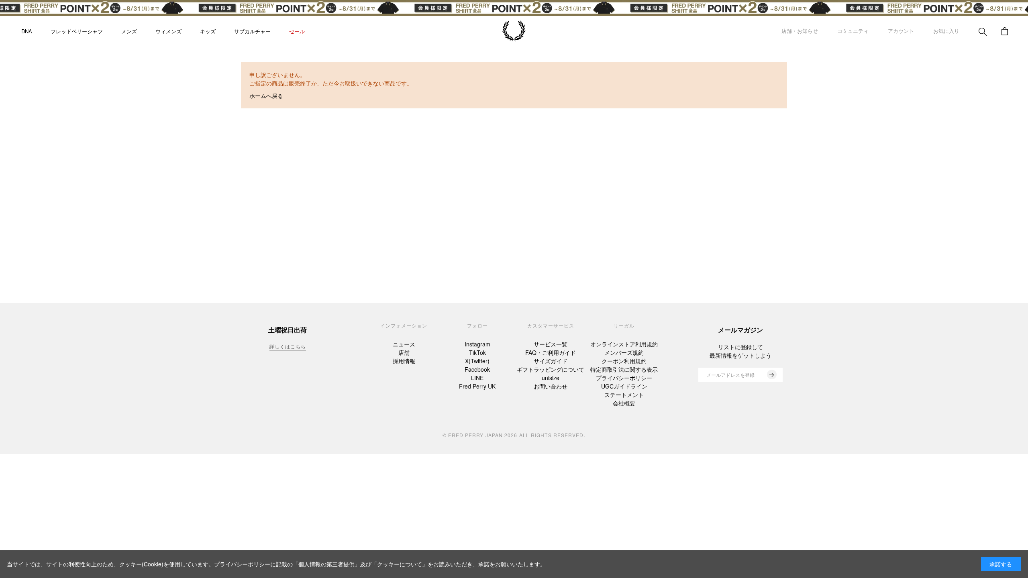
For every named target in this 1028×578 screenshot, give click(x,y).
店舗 (404, 352)
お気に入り (946, 31)
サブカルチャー (252, 31)
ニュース (404, 344)
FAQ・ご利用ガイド (550, 352)
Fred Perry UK (477, 386)
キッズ (208, 31)
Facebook (477, 369)
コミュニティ (853, 31)
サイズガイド (550, 361)
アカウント (901, 31)
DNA (26, 31)
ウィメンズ (168, 31)
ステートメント (624, 395)
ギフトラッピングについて (550, 369)
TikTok (477, 352)
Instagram (477, 344)
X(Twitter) (477, 361)
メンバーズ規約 (624, 352)
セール (297, 31)
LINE (477, 378)
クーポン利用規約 (624, 361)
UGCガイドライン (624, 386)
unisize (550, 378)
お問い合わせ (550, 386)
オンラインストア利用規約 (624, 344)
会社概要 (624, 403)
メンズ (129, 31)
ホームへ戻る (266, 96)
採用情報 (404, 361)
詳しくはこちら (287, 346)
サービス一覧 (550, 344)
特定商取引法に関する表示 (624, 369)
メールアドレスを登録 (730, 374)
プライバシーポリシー (624, 378)
